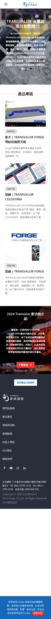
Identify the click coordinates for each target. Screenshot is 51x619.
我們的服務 (8, 408)
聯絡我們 (7, 458)
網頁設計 (13, 502)
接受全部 (38, 613)
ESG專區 (7, 450)
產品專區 (7, 416)
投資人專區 (8, 442)
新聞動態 (7, 433)
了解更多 (23, 364)
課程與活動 (8, 425)
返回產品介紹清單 (25, 382)
